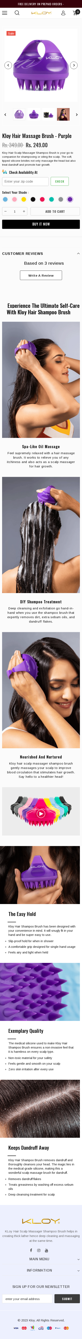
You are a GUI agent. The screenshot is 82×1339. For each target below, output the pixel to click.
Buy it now (41, 224)
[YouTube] (47, 1249)
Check (59, 181)
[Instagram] (39, 1249)
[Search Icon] (17, 13)
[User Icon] (63, 13)
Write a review (41, 275)
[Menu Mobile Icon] (4, 12)
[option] (41, 65)
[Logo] (42, 13)
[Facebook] (31, 1249)
